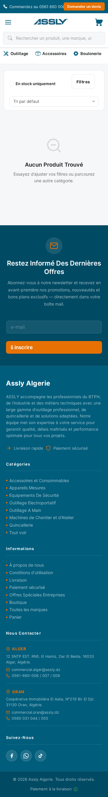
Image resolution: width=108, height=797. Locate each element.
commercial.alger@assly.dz (36, 669)
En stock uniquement (36, 83)
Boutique (18, 602)
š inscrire (21, 347)
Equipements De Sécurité (34, 495)
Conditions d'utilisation (31, 572)
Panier (15, 617)
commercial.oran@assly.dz (35, 712)
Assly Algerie (40, 779)
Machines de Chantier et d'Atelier (41, 517)
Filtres (83, 81)
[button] (8, 22)
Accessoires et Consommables (39, 480)
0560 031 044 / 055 (30, 718)
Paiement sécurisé (27, 587)
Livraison (18, 580)
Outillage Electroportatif (32, 502)
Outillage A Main (25, 510)
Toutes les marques (28, 609)
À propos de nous (26, 565)
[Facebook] (11, 756)
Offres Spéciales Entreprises (37, 594)
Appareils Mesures (27, 487)
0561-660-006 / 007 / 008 (36, 675)
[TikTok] (40, 756)
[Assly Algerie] (51, 22)
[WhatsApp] (26, 756)
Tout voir (17, 532)
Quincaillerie (21, 525)
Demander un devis (84, 6)
